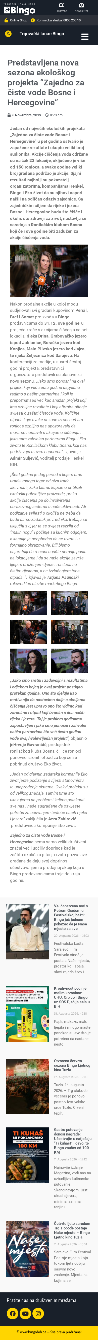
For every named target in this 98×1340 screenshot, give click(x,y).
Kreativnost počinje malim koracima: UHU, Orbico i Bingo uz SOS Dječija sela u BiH (72, 997)
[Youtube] (25, 1313)
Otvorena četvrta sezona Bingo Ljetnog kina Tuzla (72, 1065)
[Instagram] (38, 1313)
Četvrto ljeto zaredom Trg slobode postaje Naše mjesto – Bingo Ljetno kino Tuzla (72, 1230)
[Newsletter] (81, 5)
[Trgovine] (62, 5)
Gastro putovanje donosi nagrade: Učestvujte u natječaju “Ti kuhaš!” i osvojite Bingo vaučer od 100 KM (72, 1141)
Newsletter (81, 11)
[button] (8, 33)
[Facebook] (12, 1313)
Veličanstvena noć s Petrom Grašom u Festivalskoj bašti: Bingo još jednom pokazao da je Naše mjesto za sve (71, 917)
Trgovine (62, 11)
